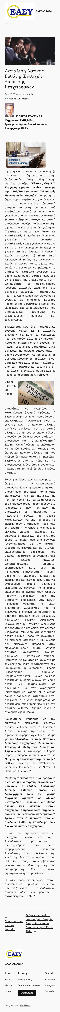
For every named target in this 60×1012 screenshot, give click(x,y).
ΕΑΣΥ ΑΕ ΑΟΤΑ (44, 11)
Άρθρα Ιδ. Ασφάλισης (18, 98)
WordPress (25, 1005)
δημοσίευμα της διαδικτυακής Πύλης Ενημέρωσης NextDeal (30, 179)
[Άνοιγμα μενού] (6, 24)
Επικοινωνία (26, 992)
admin (30, 94)
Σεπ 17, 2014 (11, 94)
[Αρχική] (9, 116)
